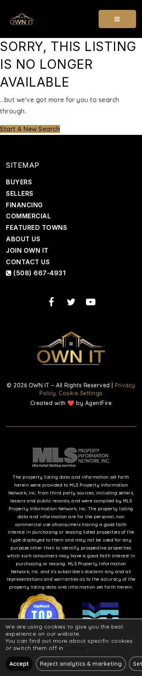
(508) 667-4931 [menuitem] (38, 273)
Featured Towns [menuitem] (36, 227)
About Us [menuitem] (23, 239)
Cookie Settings (81, 393)
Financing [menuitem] (24, 205)
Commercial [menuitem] (28, 216)
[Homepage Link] (22, 18)
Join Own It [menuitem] (27, 250)
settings (76, 647)
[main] (71, 86)
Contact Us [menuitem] (28, 262)
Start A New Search (30, 129)
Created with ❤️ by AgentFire (71, 403)
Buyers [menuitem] (19, 182)
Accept (19, 663)
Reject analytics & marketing (81, 663)
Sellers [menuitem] (20, 193)
